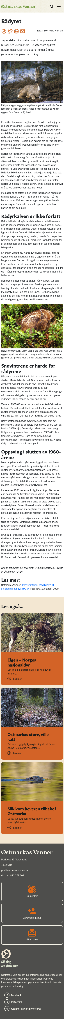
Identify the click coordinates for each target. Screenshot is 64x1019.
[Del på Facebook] (4, 31)
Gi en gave (32, 939)
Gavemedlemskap (32, 917)
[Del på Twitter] (10, 31)
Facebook (16, 995)
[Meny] (58, 6)
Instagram (16, 1001)
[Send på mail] (22, 31)
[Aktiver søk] (51, 6)
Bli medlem (32, 895)
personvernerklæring (12, 986)
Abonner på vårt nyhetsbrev (26, 1008)
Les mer (17, 678)
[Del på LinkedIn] (16, 31)
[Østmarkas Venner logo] (18, 6)
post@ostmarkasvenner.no (15, 870)
